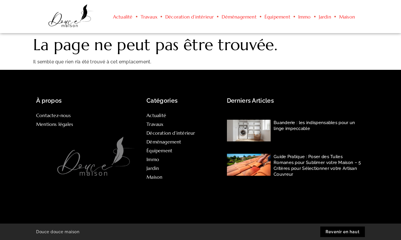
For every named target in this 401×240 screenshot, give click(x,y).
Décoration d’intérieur (189, 17)
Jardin (325, 17)
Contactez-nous (53, 115)
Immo (304, 17)
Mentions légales (54, 124)
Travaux (149, 17)
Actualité (123, 17)
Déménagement (239, 17)
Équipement (277, 17)
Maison (347, 17)
